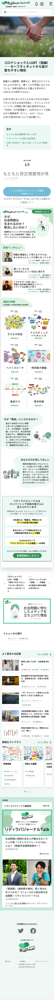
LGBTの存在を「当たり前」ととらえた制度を (26, 144)
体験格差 (7, 763)
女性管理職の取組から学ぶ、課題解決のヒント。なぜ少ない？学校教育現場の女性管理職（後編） (35, 714)
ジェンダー (13, 638)
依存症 (36, 669)
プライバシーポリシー (42, 961)
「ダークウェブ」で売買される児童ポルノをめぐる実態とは (35, 694)
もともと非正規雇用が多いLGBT (21, 134)
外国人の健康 (31, 763)
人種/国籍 (30, 771)
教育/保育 (27, 705)
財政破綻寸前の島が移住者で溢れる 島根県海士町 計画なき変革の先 (35, 678)
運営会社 (7, 961)
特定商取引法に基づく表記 (27, 964)
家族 (7, 784)
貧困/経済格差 (11, 780)
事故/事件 (46, 669)
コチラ (30, 202)
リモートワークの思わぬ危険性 (21, 138)
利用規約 (23, 961)
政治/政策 (43, 686)
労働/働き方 (39, 722)
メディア (38, 701)
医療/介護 (24, 638)
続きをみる (44, 853)
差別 (47, 736)
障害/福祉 (27, 736)
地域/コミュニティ (30, 686)
